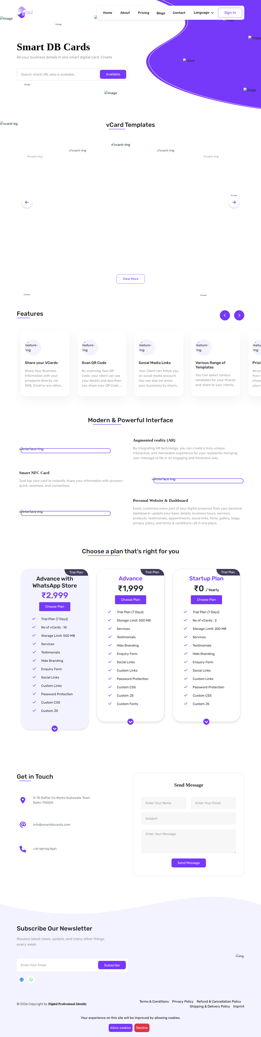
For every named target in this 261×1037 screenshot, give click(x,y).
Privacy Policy (183, 1001)
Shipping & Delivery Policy (210, 1006)
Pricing (143, 13)
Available (113, 74)
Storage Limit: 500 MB (58, 636)
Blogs (161, 13)
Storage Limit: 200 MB (209, 629)
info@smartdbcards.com (51, 825)
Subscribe (112, 965)
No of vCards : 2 (205, 620)
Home (107, 13)
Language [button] (201, 12)
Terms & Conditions (154, 1001)
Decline (142, 1028)
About (125, 13)
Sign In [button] (230, 12)
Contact (179, 13)
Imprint (238, 1006)
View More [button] (130, 279)
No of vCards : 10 (54, 627)
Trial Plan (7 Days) (54, 619)
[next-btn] (234, 202)
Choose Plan (54, 606)
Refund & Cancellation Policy (219, 1001)
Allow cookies (120, 1028)
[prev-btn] (27, 202)
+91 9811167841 (44, 849)
